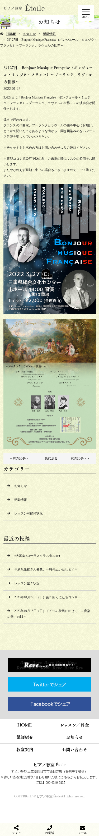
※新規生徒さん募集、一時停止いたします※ (46, 569)
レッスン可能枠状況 (28, 513)
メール (82, 832)
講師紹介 (24, 737)
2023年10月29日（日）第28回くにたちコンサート (49, 597)
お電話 (49, 832)
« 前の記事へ (19, 458)
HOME (11, 34)
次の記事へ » (80, 458)
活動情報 (49, 34)
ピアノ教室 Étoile (49, 764)
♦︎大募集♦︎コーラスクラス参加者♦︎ (37, 556)
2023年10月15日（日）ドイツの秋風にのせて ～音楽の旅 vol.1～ (48, 614)
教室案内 (24, 749)
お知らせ (29, 34)
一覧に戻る (50, 458)
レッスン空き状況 (27, 583)
